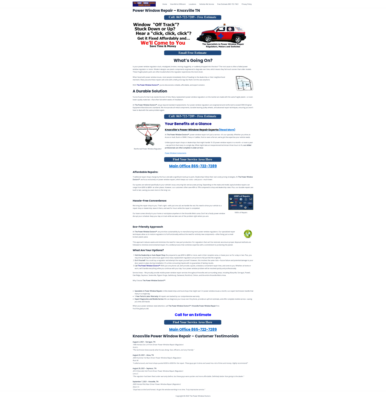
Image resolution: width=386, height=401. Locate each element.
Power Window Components (175, 153)
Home (164, 4)
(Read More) (200, 129)
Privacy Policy (247, 4)
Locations (192, 4)
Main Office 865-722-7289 (193, 166)
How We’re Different (178, 4)
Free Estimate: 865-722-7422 (227, 4)
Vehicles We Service (206, 4)
